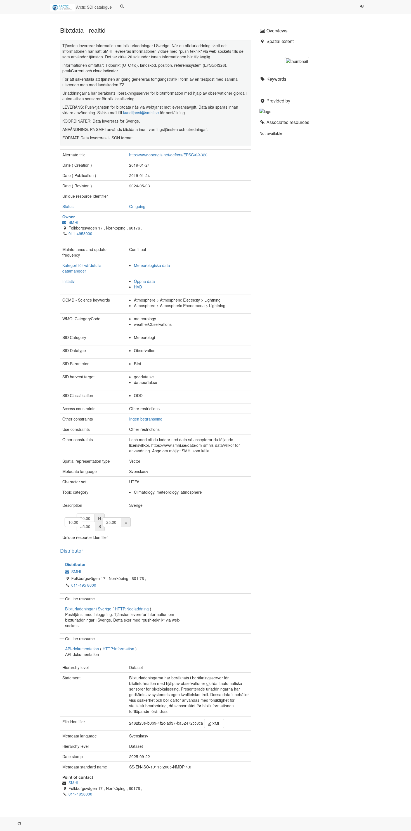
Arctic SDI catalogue (93, 7)
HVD (138, 287)
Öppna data (144, 281)
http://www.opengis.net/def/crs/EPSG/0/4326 (168, 154)
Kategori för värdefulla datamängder (81, 268)
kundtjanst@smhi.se (141, 112)
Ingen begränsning (145, 419)
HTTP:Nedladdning (132, 609)
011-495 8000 (83, 585)
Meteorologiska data (152, 265)
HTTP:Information (118, 648)
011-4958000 (80, 233)
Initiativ (68, 281)
